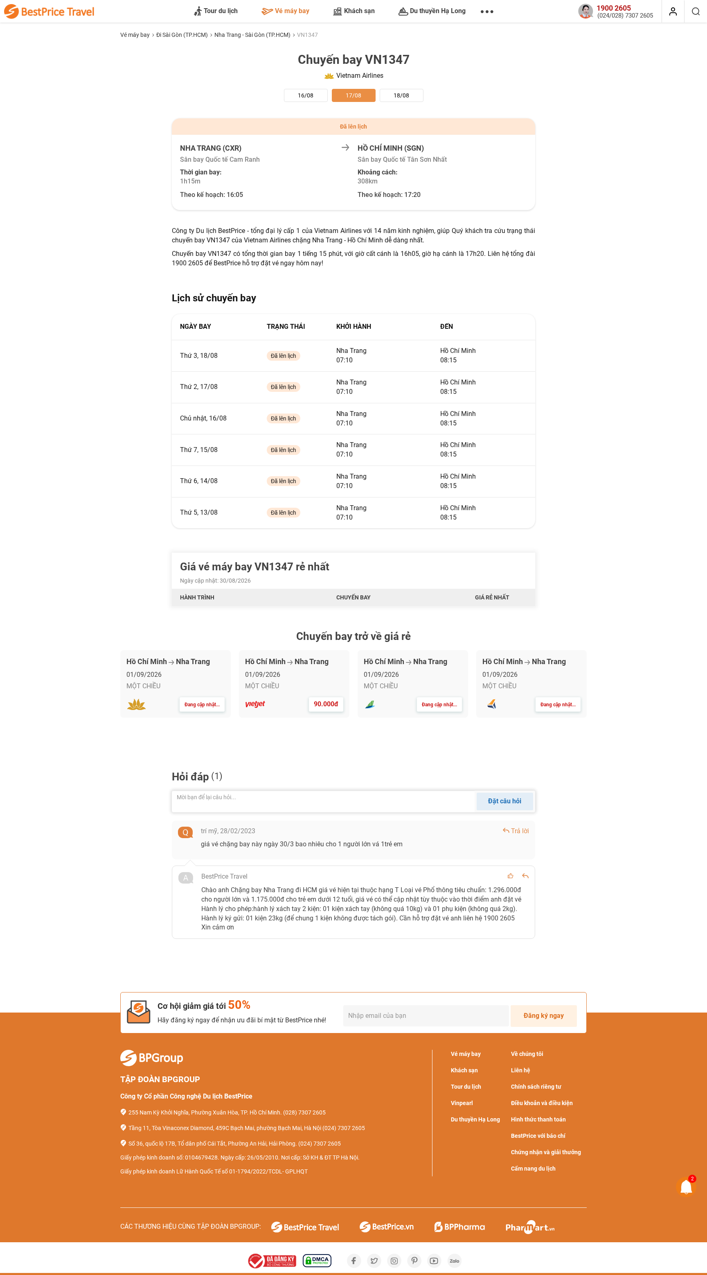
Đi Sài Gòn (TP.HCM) (182, 35)
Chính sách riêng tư (536, 1086)
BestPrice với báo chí (538, 1136)
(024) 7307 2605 (343, 1128)
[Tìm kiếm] (695, 11)
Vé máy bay (292, 11)
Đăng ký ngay (544, 1016)
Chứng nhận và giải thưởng (546, 1152)
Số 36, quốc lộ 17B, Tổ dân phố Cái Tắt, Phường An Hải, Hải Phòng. (212, 1143)
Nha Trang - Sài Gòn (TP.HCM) (253, 35)
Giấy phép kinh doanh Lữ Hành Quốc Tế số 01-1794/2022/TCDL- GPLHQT (214, 1171)
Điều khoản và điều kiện (542, 1103)
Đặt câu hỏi (504, 801)
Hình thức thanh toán (538, 1119)
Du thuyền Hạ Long (438, 11)
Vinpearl (462, 1103)
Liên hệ (520, 1070)
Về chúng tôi (527, 1054)
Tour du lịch (221, 11)
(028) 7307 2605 (304, 1112)
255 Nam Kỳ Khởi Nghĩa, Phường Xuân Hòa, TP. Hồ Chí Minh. (205, 1112)
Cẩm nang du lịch (533, 1168)
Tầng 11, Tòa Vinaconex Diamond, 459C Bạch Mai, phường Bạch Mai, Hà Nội (224, 1128)
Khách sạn (359, 11)
